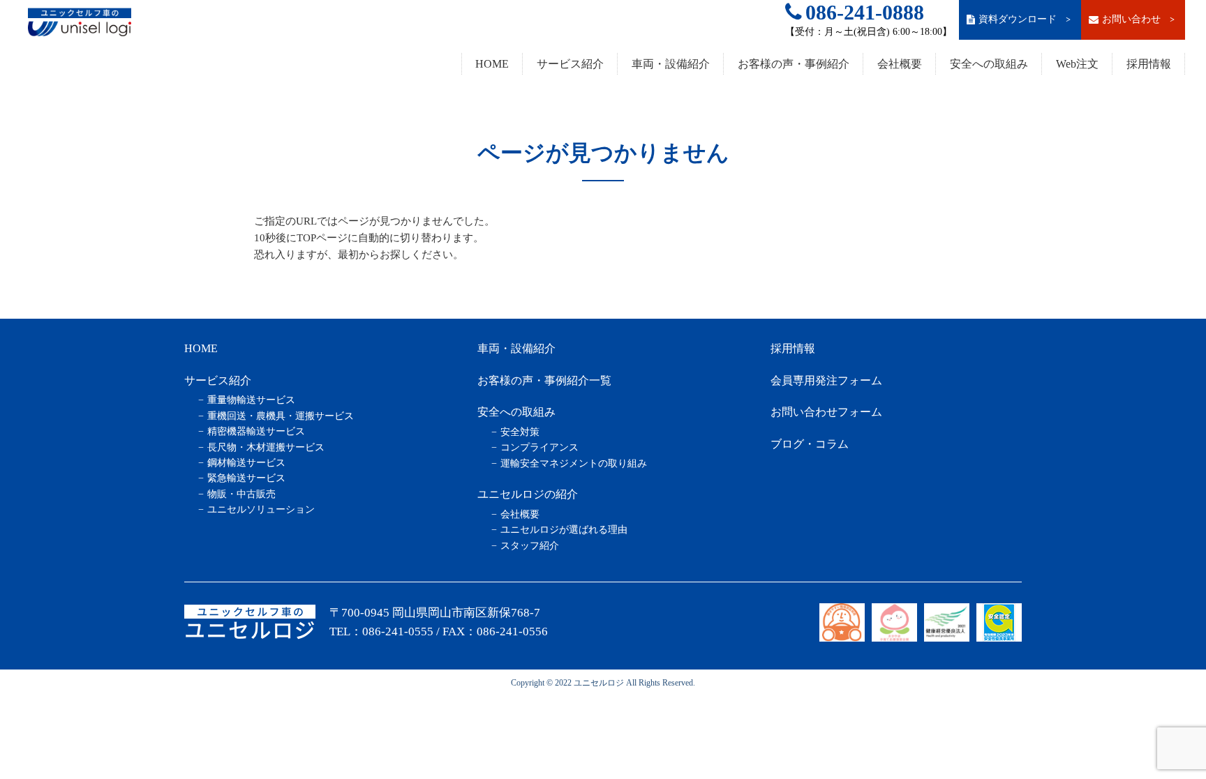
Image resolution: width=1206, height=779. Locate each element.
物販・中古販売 (241, 494)
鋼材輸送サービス (246, 462)
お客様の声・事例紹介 (793, 64)
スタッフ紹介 (529, 545)
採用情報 (1148, 64)
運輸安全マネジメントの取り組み (573, 463)
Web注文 (1077, 64)
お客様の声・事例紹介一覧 (544, 380)
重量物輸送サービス (251, 400)
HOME (492, 64)
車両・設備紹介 (671, 64)
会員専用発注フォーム (826, 380)
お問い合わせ (1139, 19)
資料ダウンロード (1025, 19)
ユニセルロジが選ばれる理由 (563, 529)
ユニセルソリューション (261, 509)
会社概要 (899, 64)
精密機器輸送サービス (256, 431)
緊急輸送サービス (246, 478)
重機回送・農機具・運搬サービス (280, 416)
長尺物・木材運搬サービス (266, 447)
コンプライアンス (539, 447)
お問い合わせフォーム (826, 412)
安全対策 (519, 432)
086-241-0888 (864, 12)
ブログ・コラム (809, 444)
